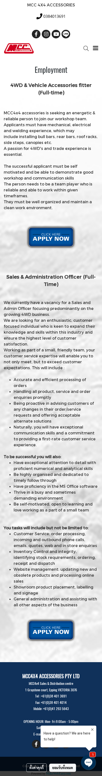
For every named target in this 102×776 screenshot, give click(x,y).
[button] (84, 48)
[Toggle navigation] (95, 48)
